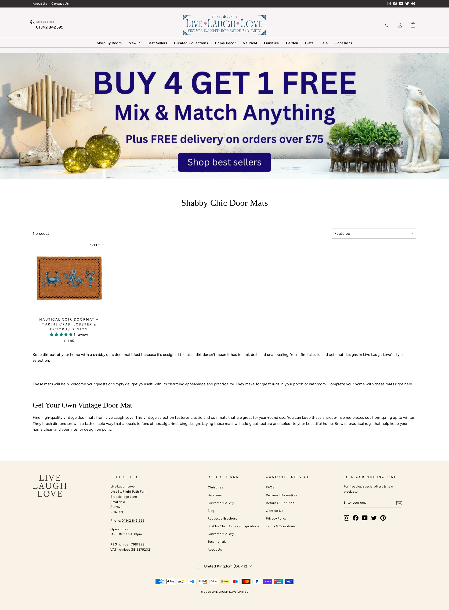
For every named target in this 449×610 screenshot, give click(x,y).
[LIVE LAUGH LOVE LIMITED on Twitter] (374, 518)
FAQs (270, 487)
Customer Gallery (221, 503)
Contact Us (60, 3)
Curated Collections (191, 43)
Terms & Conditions (280, 526)
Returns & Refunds (280, 503)
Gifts (309, 43)
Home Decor (225, 43)
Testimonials (217, 541)
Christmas (215, 487)
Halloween (216, 495)
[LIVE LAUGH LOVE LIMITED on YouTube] (365, 518)
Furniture (271, 43)
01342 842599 (50, 27)
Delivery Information (281, 495)
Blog (211, 511)
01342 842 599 (133, 520)
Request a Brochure (222, 518)
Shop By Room (109, 43)
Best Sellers (157, 43)
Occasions (343, 43)
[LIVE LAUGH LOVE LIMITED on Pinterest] (383, 518)
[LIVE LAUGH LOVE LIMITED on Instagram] (346, 518)
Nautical (250, 43)
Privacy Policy (276, 518)
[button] (62, 334)
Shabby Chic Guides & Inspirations (233, 526)
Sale (324, 43)
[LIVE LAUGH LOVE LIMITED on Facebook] (355, 518)
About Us (40, 3)
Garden (292, 43)
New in (134, 43)
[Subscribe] (399, 503)
